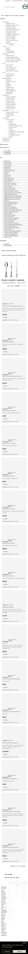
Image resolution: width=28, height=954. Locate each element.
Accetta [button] (19, 951)
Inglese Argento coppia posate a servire (12, 376)
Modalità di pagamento (24, 888)
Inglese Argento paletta (8, 607)
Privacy (23, 891)
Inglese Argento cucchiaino (9, 410)
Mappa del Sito (23, 899)
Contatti (17, 886)
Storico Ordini (17, 890)
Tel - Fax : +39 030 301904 (10, 887)
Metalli (7, 15)
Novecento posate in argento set (10, 742)
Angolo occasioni (7, 138)
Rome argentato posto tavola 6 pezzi (11, 811)
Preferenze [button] (7, 951)
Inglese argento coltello (8, 341)
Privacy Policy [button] (8, 947)
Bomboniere (6, 139)
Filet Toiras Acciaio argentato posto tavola (12, 306)
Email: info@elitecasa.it (10, 899)
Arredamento (6, 141)
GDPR (16, 896)
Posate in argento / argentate (17, 15)
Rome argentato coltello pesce (9, 778)
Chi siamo (24, 885)
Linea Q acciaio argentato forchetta (11, 678)
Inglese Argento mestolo (8, 575)
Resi (16, 888)
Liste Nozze (16, 894)
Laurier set (5, 643)
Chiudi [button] (24, 943)
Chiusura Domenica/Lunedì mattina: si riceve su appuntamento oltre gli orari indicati (10, 915)
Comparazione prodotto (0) (9, 282)
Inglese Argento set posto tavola (10, 847)
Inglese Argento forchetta (8, 476)
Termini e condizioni (23, 894)
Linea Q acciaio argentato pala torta (11, 711)
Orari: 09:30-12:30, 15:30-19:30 (9, 904)
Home (2, 15)
